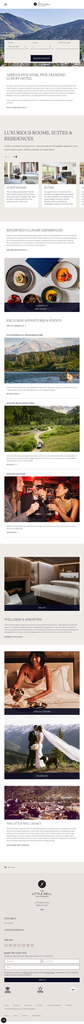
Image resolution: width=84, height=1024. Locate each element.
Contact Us (24, 1015)
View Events (12, 532)
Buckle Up (11, 464)
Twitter (10, 945)
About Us (6, 1015)
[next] (15, 156)
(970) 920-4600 (8, 923)
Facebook (6, 945)
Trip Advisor (32, 945)
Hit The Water (12, 394)
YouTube (19, 945)
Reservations (41, 58)
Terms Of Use (39, 1005)
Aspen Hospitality (36, 1015)
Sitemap (6, 1005)
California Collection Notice (54, 1005)
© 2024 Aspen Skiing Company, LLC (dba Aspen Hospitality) (19, 1009)
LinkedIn (28, 945)
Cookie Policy (68, 1005)
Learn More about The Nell (18, 845)
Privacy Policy (50, 972)
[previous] (7, 156)
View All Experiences (15, 326)
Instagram (14, 945)
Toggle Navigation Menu (5, 4)
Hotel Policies (16, 1005)
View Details (40, 309)
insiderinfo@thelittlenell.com (14, 930)
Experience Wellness (13, 637)
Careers (15, 1015)
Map (42, 910)
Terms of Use (28, 972)
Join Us (42, 980)
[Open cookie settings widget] (3, 1020)
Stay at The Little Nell (16, 107)
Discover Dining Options (16, 250)
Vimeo (23, 945)
